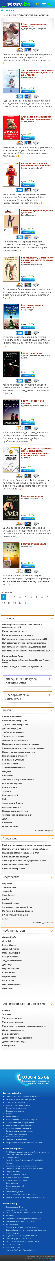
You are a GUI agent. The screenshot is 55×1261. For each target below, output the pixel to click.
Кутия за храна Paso (14, 1247)
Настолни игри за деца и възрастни (20, 1099)
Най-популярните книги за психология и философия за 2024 (22, 625)
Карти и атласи (9, 787)
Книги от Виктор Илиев (13, 868)
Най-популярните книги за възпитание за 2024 (25, 639)
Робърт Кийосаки (10, 956)
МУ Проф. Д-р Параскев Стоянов (17, 911)
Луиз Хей (6, 941)
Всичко (18, 1128)
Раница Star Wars (10, 1034)
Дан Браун (7, 964)
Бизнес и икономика (12, 716)
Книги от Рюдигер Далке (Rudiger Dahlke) (22, 666)
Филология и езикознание (15, 740)
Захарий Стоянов (10, 903)
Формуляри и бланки (12, 803)
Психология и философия (14, 756)
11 (9, 602)
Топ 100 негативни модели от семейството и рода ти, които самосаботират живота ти (27, 1153)
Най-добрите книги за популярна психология (24, 643)
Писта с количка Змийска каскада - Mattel (23, 1241)
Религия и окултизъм (13, 760)
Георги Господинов (11, 984)
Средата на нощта (13, 1171)
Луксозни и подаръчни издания (18, 779)
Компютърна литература (14, 720)
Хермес (5, 919)
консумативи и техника (18, 1105)
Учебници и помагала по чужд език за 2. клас (24, 860)
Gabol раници (9, 1045)
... (4, 109)
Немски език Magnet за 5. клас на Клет (20, 853)
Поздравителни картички (15, 811)
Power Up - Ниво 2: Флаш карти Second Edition (25, 1160)
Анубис (5, 899)
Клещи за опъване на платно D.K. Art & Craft (24, 1213)
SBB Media (7, 891)
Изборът (9, 1163)
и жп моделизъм (18, 1125)
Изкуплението (11, 1189)
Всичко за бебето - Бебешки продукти (21, 1119)
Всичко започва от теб (15, 1186)
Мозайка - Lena (12, 1224)
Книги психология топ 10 (14, 631)
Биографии (7, 775)
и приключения (16, 1134)
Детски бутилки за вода (14, 1041)
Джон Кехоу (7, 988)
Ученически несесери (12, 1022)
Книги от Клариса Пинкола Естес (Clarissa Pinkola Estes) (26, 661)
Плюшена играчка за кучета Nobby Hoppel (23, 1218)
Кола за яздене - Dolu (14, 1207)
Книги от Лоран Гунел (13, 656)
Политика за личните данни (49, 1259)
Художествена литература (15, 724)
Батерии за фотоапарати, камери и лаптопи (24, 1142)
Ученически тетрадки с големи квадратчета (24, 1026)
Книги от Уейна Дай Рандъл (15, 864)
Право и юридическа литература (18, 752)
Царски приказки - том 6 (16, 1174)
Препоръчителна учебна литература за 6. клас (25, 849)
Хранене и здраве (11, 763)
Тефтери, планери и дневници (17, 815)
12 (14, 602)
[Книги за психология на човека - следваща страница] (25, 603)
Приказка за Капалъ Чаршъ (17, 1180)
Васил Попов (8, 980)
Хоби (4, 799)
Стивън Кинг (8, 972)
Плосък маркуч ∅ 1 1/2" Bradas (18, 1238)
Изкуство (6, 771)
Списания (7, 822)
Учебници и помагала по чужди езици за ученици (26, 845)
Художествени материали (16, 1108)
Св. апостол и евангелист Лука (17, 907)
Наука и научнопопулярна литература (20, 744)
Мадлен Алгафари (11, 953)
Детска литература (11, 728)
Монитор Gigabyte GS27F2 (16, 1210)
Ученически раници (12, 1018)
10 (3, 602)
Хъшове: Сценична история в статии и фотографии (27, 1230)
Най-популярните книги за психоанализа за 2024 (26, 650)
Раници (6, 1010)
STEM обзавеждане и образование (20, 1122)
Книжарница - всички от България (23, 1096)
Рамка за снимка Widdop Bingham (20, 1221)
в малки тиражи (19, 1131)
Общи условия (38, 1258)
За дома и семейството (13, 767)
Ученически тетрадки (13, 736)
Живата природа (12, 1233)
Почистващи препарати (15, 1102)
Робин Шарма (9, 945)
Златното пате (9, 887)
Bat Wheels (10, 1215)
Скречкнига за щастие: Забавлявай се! (21, 1166)
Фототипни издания (12, 783)
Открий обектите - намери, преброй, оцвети (24, 1169)
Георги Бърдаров (10, 968)
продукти (15, 1111)
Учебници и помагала (13, 732)
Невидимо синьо (13, 1157)
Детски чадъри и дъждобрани (17, 1038)
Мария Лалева (9, 976)
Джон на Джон (12, 1183)
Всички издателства (42, 922)
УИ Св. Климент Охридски (15, 915)
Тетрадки (6, 1014)
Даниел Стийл (9, 937)
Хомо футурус (9, 895)
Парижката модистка (14, 1192)
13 (20, 602)
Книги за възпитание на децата (17, 635)
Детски (12, 1116)
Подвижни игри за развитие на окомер (22, 1227)
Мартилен (7, 883)
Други (5, 819)
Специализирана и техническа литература (23, 748)
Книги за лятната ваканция (15, 856)
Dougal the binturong (14, 1244)
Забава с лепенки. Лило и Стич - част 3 (21, 1194)
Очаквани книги (10, 826)
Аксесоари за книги (11, 807)
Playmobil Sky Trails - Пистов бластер (21, 1250)
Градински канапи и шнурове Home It (21, 1236)
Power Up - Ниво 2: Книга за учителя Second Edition (27, 1197)
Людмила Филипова (12, 960)
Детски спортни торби (13, 1030)
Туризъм (6, 791)
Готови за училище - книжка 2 (18, 1177)
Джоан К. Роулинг (10, 949)
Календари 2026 (10, 795)
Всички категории (43, 830)
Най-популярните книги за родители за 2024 (24, 647)
